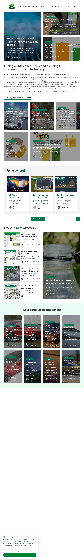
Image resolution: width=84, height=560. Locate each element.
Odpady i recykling (39, 6)
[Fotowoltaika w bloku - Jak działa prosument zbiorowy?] (68, 116)
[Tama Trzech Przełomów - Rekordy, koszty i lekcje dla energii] (22, 36)
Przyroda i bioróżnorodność (68, 6)
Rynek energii (31, 6)
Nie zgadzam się (19, 551)
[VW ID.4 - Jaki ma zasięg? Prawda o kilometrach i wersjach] (71, 366)
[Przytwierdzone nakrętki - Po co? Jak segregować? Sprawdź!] (61, 265)
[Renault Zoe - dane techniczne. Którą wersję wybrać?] (51, 331)
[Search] (71, 6)
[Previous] (73, 219)
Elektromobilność (49, 6)
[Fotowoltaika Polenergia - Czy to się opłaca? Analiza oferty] (32, 366)
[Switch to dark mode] (75, 6)
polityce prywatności (25, 547)
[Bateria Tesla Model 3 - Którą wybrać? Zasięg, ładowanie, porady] (13, 366)
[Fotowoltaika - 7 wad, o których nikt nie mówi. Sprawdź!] (16, 116)
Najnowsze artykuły (22, 6)
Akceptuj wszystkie (20, 555)
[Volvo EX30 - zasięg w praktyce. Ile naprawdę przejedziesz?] (71, 331)
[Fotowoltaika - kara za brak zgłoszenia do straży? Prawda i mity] (51, 366)
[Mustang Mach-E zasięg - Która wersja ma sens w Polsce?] (32, 331)
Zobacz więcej (37, 219)
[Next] (78, 219)
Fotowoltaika (57, 6)
